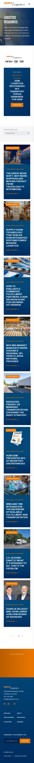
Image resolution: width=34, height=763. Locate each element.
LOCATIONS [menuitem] (7, 722)
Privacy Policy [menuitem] (7, 756)
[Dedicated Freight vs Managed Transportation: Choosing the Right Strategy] (17, 399)
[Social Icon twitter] (11, 703)
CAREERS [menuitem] (20, 722)
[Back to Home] (14, 4)
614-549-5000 (8, 696)
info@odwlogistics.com (11, 699)
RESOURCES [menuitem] (21, 717)
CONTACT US (17, 670)
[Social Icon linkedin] (14, 704)
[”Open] (29, 4)
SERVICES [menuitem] (7, 713)
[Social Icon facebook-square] (8, 704)
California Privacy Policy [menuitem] (20, 756)
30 (19, 636)
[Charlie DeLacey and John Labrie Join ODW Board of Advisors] (17, 603)
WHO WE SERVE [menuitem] (9, 717)
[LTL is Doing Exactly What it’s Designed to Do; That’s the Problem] (17, 553)
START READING (11, 193)
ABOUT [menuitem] (19, 713)
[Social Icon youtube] (5, 704)
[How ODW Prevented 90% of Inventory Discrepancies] (17, 450)
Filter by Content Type (10, 129)
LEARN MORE (17, 105)
